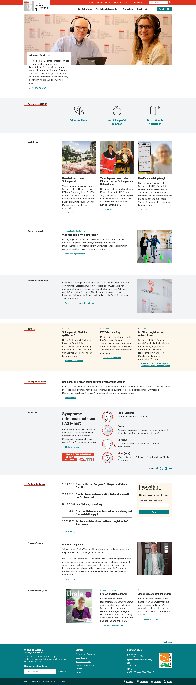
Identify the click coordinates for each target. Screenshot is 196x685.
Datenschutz (47, 682)
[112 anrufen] (80, 457)
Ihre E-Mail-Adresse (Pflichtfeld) (150, 500)
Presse (79, 668)
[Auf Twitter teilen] (161, 468)
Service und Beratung (85, 654)
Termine (79, 672)
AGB (55, 682)
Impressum (36, 682)
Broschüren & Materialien (155, 121)
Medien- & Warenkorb (85, 665)
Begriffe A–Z (81, 657)
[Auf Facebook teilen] (157, 468)
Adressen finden (79, 120)
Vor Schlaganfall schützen (117, 121)
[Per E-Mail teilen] (170, 468)
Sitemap (62, 682)
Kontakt (27, 682)
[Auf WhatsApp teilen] (166, 468)
